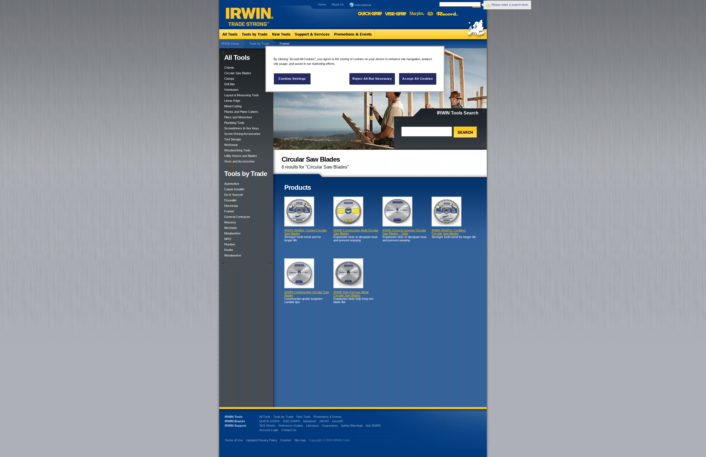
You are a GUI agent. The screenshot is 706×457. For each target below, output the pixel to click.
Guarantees (330, 425)
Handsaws (231, 89)
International (362, 5)
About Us (337, 4)
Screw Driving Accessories (242, 133)
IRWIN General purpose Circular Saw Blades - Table (404, 232)
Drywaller (230, 200)
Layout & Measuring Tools (241, 95)
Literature (312, 425)
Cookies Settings (292, 78)
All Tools (264, 416)
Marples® (309, 421)
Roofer (228, 250)
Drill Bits (229, 84)
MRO (227, 238)
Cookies (286, 440)
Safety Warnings (352, 425)
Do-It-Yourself (233, 194)
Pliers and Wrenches (238, 117)
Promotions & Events (328, 416)
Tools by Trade (259, 43)
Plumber (229, 244)
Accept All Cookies (417, 78)
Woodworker (232, 255)
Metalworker (232, 233)
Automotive (231, 183)
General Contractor (237, 216)
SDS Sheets (267, 425)
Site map (300, 440)
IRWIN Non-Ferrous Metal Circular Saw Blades (350, 293)
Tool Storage (232, 139)
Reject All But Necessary (372, 78)
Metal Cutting (233, 106)
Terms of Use (234, 440)
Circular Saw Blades (237, 73)
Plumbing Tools (234, 122)
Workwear (231, 144)
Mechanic (230, 227)
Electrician (231, 205)
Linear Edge (232, 100)
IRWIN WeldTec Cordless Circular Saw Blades (449, 232)
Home (322, 4)
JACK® (324, 421)
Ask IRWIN (373, 425)
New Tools (303, 416)
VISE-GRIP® (291, 421)
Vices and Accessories (239, 161)
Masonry (230, 222)
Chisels (229, 67)
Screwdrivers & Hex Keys (241, 128)
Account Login (268, 430)
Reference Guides (291, 425)
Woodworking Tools (237, 150)
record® (337, 421)
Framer (229, 211)
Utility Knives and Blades (240, 155)
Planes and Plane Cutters (241, 111)
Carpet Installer (234, 189)
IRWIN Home (230, 43)
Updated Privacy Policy (261, 440)
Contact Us (288, 430)
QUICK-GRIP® (269, 421)
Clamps (229, 78)
